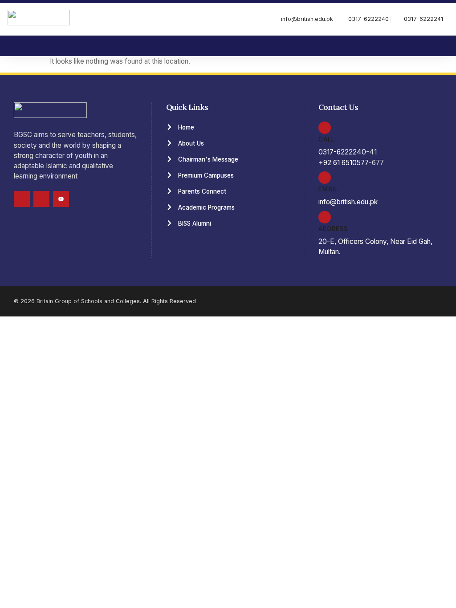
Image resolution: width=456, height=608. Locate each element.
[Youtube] (61, 199)
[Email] (324, 177)
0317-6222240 (342, 152)
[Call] (324, 128)
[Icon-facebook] (22, 199)
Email (328, 189)
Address (333, 228)
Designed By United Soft (414, 300)
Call (326, 139)
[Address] (324, 217)
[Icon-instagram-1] (41, 199)
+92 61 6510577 (343, 162)
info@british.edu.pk (348, 202)
